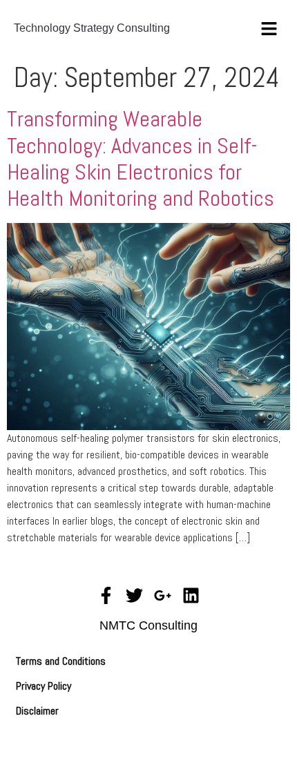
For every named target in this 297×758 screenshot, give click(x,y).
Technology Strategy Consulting (92, 28)
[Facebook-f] (106, 595)
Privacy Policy (43, 686)
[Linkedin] (191, 595)
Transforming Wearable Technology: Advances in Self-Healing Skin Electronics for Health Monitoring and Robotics (140, 158)
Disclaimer (37, 710)
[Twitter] (134, 595)
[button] (269, 28)
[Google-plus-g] (162, 595)
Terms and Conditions (61, 661)
